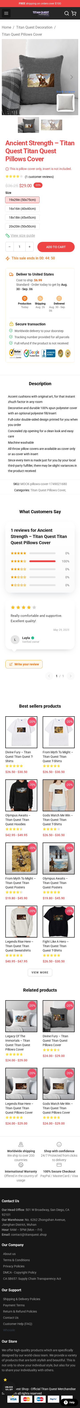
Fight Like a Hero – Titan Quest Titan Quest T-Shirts (56, 946)
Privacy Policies (13, 1266)
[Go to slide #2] (51, 125)
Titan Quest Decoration (34, 27)
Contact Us (10, 1317)
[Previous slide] (8, 77)
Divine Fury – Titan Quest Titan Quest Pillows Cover (55, 1040)
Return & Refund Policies (20, 1311)
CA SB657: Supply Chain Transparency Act (32, 1278)
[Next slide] (71, 77)
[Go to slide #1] (28, 125)
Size (8, 192)
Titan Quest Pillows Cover (22, 34)
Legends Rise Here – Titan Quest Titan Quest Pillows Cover (19, 1108)
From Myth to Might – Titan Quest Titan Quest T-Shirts (58, 756)
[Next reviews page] (71, 676)
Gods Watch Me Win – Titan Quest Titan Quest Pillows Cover (58, 1108)
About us (9, 1254)
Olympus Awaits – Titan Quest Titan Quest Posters (55, 883)
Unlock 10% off (9, 1388)
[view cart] (73, 13)
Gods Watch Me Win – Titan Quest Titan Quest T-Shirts (58, 820)
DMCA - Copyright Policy (19, 1272)
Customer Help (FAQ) (17, 1324)
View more (40, 972)
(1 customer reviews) (39, 177)
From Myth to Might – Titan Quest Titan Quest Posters (20, 883)
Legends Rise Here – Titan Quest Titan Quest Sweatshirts (19, 946)
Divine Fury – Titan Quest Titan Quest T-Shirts (19, 756)
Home (6, 27)
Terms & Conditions (16, 1260)
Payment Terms (14, 1305)
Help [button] (72, 1402)
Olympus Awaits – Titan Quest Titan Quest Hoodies (17, 820)
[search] (66, 13)
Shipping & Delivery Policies (21, 1299)
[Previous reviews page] (49, 676)
